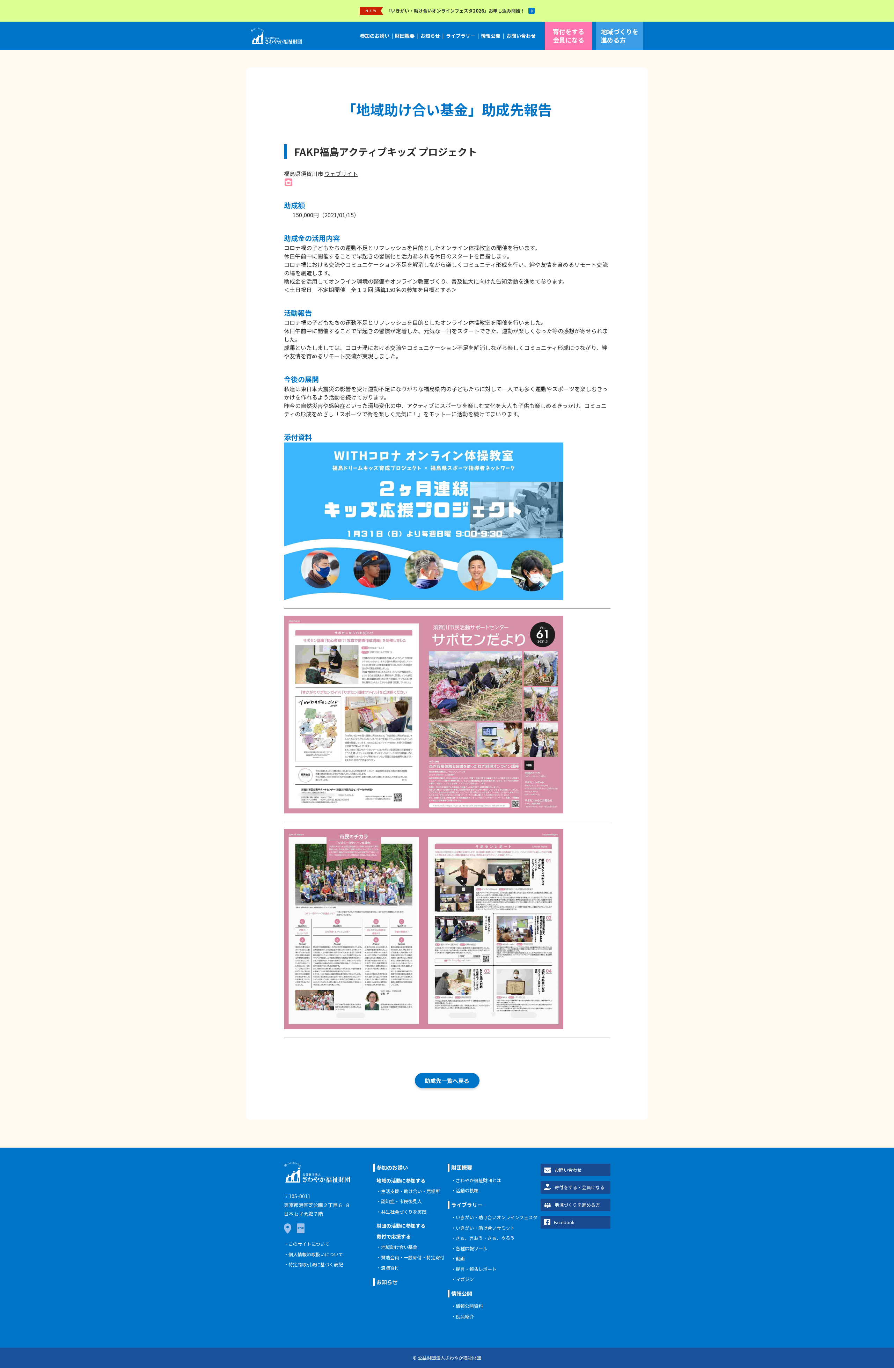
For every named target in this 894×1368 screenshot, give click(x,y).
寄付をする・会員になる (579, 1187)
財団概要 (405, 35)
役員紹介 (465, 1316)
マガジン (465, 1279)
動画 (460, 1258)
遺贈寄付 (390, 1267)
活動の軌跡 (467, 1190)
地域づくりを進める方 (619, 35)
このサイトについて (308, 1244)
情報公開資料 (469, 1306)
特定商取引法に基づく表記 (315, 1264)
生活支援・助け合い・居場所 (410, 1191)
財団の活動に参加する (400, 1225)
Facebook (564, 1222)
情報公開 (490, 35)
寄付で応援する (393, 1236)
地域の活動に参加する (400, 1180)
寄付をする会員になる (568, 35)
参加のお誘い (374, 35)
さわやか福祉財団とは (478, 1180)
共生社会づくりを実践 (403, 1211)
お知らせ (430, 35)
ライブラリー (460, 35)
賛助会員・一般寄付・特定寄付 (413, 1257)
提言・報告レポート (476, 1269)
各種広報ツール (472, 1248)
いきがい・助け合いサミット (485, 1227)
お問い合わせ (521, 35)
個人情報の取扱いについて (315, 1254)
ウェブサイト (341, 173)
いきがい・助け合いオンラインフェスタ (496, 1217)
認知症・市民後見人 (401, 1201)
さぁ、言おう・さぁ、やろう (485, 1238)
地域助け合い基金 (399, 1247)
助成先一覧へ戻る (447, 1080)
